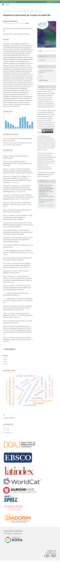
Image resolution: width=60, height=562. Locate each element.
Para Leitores (6, 428)
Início (4, 11)
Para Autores (6, 430)
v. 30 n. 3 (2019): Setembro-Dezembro (23, 11)
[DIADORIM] (17, 523)
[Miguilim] (13, 510)
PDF (40, 51)
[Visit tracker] (3, 415)
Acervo (10, 11)
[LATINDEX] (19, 476)
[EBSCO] (18, 463)
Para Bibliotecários (7, 432)
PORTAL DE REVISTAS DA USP (8, 2)
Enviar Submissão (9, 349)
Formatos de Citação (46, 205)
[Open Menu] (3, 4)
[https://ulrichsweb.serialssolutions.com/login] (20, 493)
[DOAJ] (21, 449)
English (5, 359)
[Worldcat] (22, 484)
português (6, 364)
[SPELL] (11, 501)
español (5, 361)
